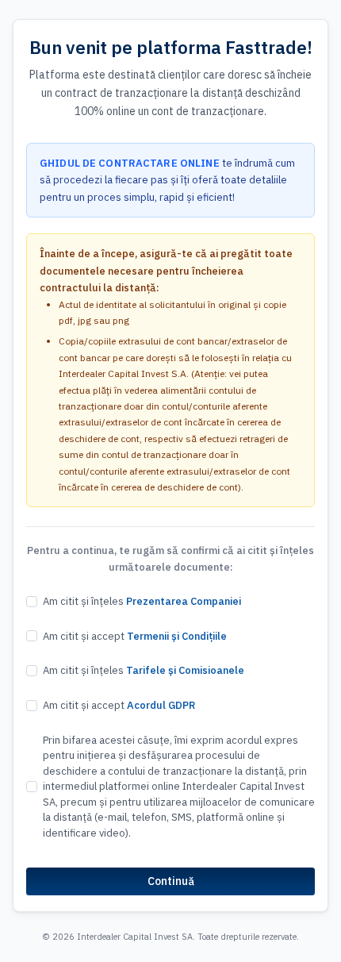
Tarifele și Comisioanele (185, 670)
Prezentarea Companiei (183, 601)
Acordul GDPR (161, 705)
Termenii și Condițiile (177, 636)
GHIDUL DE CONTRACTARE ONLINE (130, 163)
